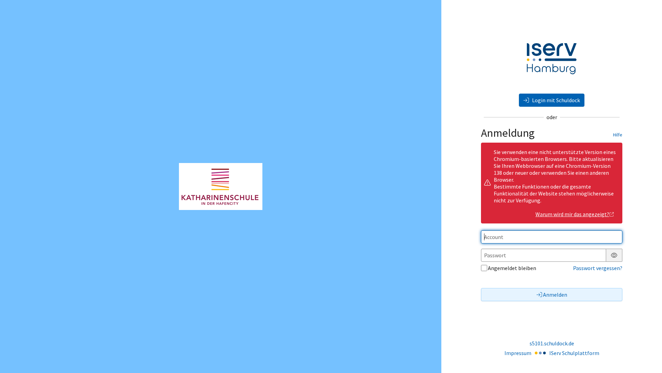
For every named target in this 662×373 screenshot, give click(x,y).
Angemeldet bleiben (512, 268)
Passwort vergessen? (597, 268)
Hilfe (617, 135)
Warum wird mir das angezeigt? (572, 214)
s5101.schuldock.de (552, 343)
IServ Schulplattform (574, 353)
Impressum (517, 353)
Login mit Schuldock (555, 100)
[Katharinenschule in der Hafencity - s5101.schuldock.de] (220, 186)
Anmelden (555, 294)
